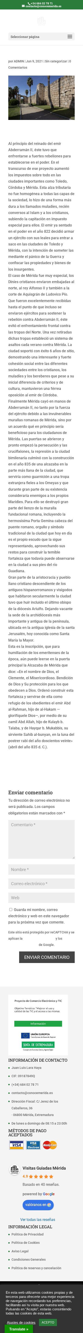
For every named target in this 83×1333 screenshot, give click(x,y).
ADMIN (19, 61)
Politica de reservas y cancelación (36, 1268)
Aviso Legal (20, 1251)
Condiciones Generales (29, 1259)
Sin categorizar (56, 61)
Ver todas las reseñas (37, 1219)
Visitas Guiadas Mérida (44, 1168)
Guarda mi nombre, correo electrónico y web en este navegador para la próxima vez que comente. (38, 916)
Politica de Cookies (26, 1242)
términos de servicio (23, 945)
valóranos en (35, 1204)
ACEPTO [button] (48, 1322)
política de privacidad (39, 938)
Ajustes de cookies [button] (21, 1322)
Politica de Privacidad (28, 1234)
